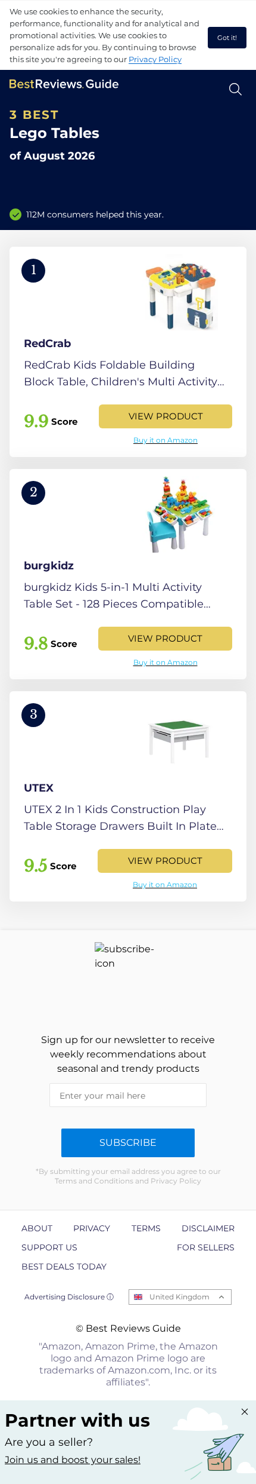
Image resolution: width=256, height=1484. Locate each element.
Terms (146, 1228)
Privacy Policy (155, 59)
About (36, 1228)
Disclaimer (208, 1228)
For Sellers (206, 1247)
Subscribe (128, 1142)
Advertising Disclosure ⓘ (69, 1296)
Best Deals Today (64, 1266)
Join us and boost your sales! (73, 1459)
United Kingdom (179, 1296)
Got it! (227, 37)
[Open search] (235, 89)
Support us (49, 1247)
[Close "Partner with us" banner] (245, 1412)
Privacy (91, 1228)
